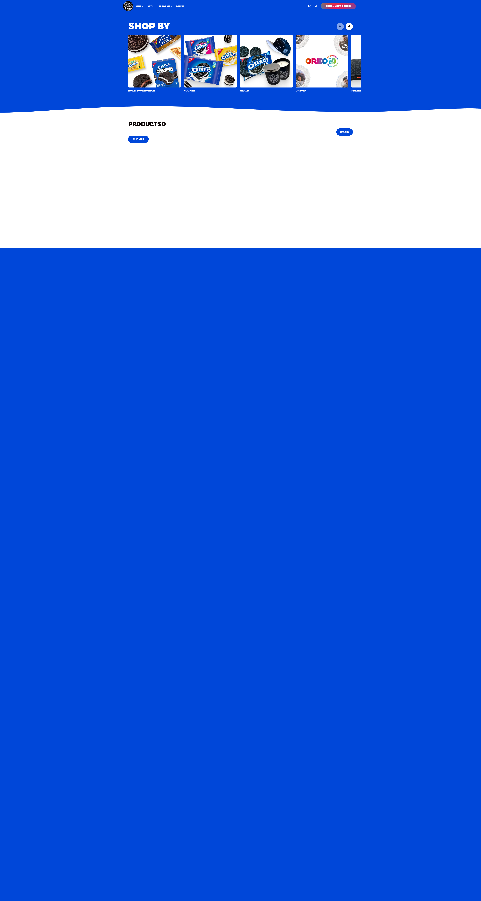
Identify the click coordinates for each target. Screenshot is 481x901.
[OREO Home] (128, 6)
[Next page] (349, 26)
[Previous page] (340, 26)
